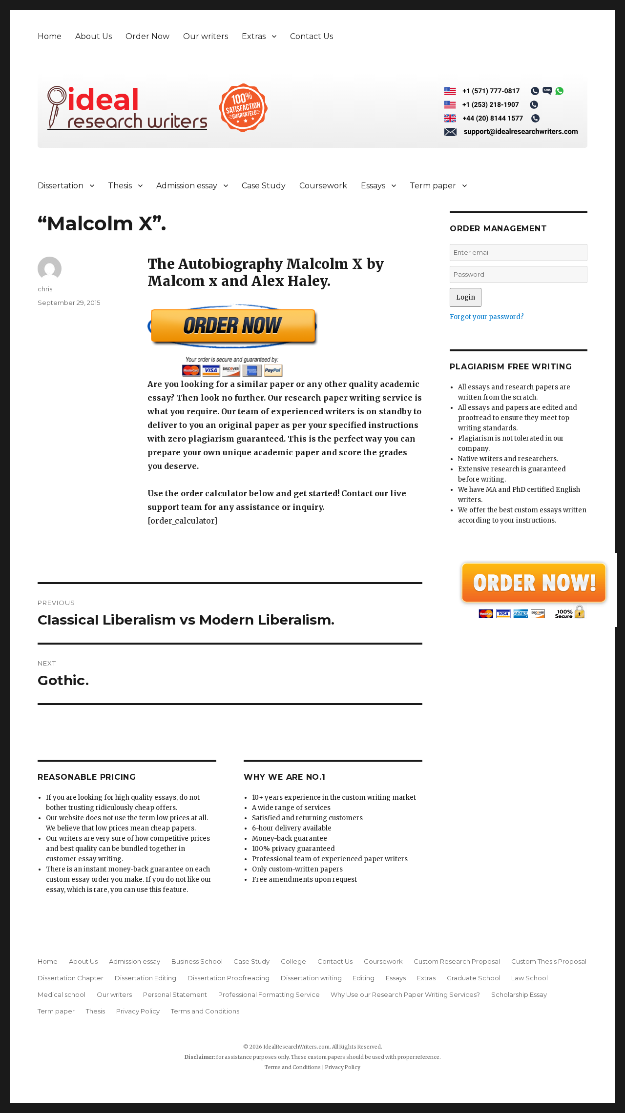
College (293, 961)
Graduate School (473, 978)
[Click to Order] (284, 340)
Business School (197, 961)
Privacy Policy (138, 1011)
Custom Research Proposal (457, 961)
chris (45, 289)
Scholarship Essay (519, 994)
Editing (364, 978)
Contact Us (311, 36)
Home (50, 36)
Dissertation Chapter (71, 978)
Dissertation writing (311, 978)
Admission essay (186, 185)
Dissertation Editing (145, 978)
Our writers (205, 36)
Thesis (120, 185)
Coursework (323, 185)
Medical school (61, 994)
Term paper (433, 185)
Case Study (264, 185)
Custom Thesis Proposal (548, 961)
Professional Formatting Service (269, 994)
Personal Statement (175, 994)
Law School (529, 978)
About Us (93, 36)
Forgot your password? (487, 317)
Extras (254, 36)
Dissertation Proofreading (229, 978)
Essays (373, 185)
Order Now (147, 36)
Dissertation (60, 185)
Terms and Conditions (205, 1011)
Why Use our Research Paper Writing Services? (405, 994)
